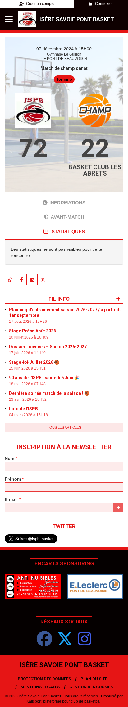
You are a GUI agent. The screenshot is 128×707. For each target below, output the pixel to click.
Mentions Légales (40, 687)
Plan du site (93, 679)
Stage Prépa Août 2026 (32, 330)
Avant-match (67, 217)
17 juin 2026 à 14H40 (27, 353)
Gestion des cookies (91, 687)
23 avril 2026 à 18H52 (28, 399)
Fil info (59, 299)
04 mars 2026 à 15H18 (28, 415)
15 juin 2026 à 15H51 (27, 368)
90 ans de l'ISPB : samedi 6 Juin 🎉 (44, 377)
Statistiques (67, 231)
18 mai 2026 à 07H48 (27, 384)
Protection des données (44, 679)
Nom (11, 458)
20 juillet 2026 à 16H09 (28, 337)
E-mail (13, 499)
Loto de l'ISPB (23, 408)
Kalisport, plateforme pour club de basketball (64, 701)
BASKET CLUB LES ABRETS (94, 170)
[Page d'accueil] (27, 19)
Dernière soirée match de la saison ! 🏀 (49, 393)
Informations (67, 202)
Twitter (64, 526)
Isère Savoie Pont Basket (76, 19)
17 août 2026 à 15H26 (28, 321)
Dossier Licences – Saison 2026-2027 (48, 346)
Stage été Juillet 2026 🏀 (34, 362)
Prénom (14, 479)
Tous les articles (64, 427)
